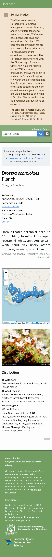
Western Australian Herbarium (20, 474)
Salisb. (19, 158)
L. (40, 158)
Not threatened (10, 206)
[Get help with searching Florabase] (47, 133)
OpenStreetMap (33, 323)
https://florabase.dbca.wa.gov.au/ (22, 517)
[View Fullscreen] (6, 283)
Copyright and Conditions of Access (23, 461)
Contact (17, 458)
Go (40, 133)
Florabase (8, 4)
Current (6, 221)
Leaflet (13, 323)
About (8, 458)
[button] (24, 296)
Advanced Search (41, 129)
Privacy (8, 465)
